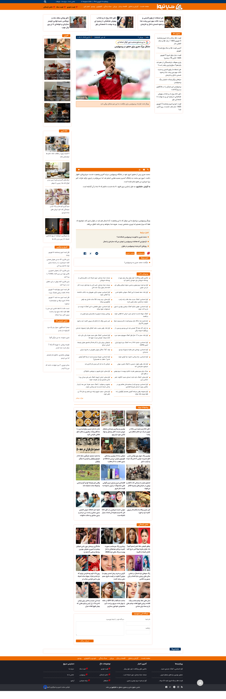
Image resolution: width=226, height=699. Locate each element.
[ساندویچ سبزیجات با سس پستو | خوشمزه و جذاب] (57, 48)
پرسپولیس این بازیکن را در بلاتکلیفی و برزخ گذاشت (168, 88)
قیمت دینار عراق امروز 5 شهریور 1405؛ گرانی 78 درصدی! (170, 57)
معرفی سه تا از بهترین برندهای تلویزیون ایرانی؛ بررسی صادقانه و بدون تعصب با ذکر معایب (114, 459)
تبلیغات (58, 1)
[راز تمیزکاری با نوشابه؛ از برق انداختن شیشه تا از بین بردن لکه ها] (57, 226)
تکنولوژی (99, 6)
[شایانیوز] (170, 6)
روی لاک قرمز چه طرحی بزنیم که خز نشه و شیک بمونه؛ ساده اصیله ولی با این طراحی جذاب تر (89, 576)
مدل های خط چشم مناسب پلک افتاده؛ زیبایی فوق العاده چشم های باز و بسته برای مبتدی (138, 603)
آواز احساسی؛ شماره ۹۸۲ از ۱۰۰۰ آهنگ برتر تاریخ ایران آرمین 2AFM (131, 343)
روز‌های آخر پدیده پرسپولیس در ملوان (134, 246)
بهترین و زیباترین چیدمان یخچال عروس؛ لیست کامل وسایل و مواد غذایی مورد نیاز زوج (114, 432)
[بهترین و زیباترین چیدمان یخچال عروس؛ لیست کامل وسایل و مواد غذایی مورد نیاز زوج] (113, 418)
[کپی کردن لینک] (147, 169)
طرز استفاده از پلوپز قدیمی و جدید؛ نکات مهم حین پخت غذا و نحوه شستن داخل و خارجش (151, 21)
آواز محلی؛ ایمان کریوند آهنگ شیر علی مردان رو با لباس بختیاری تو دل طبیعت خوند (94, 378)
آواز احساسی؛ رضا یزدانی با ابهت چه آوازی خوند (133, 357)
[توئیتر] (90, 254)
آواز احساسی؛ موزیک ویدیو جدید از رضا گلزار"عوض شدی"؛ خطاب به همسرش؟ (94, 358)
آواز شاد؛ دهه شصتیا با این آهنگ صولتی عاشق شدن (131, 292)
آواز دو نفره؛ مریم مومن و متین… (136, 680)
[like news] (78, 170)
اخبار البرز (87, 6)
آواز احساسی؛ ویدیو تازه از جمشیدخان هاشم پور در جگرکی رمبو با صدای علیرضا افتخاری (132, 385)
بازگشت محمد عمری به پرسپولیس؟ (136, 262)
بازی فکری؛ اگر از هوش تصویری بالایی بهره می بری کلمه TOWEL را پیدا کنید (58, 273)
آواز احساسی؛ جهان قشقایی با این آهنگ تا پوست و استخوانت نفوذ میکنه (94, 307)
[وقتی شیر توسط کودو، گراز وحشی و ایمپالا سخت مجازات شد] (88, 472)
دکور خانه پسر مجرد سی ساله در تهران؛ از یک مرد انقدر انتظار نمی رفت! (139, 432)
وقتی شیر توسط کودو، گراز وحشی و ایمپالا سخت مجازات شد (88, 484)
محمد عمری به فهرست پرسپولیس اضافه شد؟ (132, 237)
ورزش (115, 6)
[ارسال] (143, 169)
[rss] (181, 687)
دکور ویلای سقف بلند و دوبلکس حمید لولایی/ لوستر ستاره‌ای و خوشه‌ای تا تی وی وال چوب (58, 22)
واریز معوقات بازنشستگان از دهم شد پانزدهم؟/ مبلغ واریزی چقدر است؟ (168, 64)
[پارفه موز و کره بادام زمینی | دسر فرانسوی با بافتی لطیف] (57, 113)
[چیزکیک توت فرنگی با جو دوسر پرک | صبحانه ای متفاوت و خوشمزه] (57, 70)
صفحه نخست (144, 6)
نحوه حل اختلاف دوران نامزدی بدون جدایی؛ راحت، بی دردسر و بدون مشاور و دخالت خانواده (89, 512)
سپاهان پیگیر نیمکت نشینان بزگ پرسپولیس (170, 81)
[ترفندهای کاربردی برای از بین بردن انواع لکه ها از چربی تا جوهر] (57, 170)
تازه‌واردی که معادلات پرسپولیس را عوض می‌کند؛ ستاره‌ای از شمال (125, 241)
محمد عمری (130, 253)
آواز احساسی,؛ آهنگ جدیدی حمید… (171, 669)
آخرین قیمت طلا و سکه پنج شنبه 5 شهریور (169, 49)
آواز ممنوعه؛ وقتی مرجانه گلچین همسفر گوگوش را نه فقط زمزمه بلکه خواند (132, 392)
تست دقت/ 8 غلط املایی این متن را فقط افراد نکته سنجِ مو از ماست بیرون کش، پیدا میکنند (57, 311)
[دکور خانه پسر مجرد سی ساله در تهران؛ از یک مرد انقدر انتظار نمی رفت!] (138, 418)
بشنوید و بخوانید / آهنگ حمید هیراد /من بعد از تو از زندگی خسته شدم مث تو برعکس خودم (93, 385)
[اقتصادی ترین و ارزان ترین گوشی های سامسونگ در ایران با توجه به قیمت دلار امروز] (113, 472)
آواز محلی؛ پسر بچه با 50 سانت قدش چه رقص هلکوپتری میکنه (95, 300)
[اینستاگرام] (177, 687)
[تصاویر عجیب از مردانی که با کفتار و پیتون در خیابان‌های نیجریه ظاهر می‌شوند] (138, 472)
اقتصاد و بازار (122, 6)
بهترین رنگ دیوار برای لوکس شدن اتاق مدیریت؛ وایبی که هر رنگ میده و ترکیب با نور (138, 459)
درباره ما (64, 1)
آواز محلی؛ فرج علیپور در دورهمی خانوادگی (97, 371)
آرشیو (72, 680)
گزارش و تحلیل (133, 6)
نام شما (147, 619)
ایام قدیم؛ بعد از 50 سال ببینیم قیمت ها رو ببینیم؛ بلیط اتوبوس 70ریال (131, 322)
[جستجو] (45, 1)
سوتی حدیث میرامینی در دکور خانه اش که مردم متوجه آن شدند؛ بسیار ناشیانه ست (113, 512)
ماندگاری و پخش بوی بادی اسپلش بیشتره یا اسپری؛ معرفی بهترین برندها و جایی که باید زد (88, 549)
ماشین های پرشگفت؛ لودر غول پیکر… (135, 669)
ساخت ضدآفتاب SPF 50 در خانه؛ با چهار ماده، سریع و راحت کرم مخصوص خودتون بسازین (113, 603)
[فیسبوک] (85, 254)
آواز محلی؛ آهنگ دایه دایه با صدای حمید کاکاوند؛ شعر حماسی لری (131, 378)
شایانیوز (114, 687)
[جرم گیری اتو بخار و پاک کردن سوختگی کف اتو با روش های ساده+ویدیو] (57, 197)
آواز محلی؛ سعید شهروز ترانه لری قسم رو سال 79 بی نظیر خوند (94, 392)
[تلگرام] (96, 254)
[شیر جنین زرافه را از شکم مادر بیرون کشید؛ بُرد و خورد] (138, 499)
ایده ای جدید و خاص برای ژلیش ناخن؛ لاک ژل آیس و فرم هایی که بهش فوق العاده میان (88, 603)
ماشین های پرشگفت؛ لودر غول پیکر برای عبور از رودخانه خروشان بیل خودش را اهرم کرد (133, 279)
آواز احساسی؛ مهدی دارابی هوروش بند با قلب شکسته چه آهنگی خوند (93, 293)
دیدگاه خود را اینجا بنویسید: (115, 619)
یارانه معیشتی (83, 681)
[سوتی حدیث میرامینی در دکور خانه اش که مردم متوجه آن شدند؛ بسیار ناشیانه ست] (113, 499)
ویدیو (93, 6)
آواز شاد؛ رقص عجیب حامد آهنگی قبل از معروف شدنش (93, 328)
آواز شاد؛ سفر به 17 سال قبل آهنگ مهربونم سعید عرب (131, 335)
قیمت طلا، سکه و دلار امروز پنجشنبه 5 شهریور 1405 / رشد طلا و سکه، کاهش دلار (169, 41)
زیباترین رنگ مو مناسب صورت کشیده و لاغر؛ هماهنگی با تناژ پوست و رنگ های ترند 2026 (115, 549)
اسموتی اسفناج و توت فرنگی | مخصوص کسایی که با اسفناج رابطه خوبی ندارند (58, 95)
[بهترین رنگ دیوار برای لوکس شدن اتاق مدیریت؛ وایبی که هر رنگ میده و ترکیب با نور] (138, 445)
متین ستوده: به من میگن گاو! (59, 337)
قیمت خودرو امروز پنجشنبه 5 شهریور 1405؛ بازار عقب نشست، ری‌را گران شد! (168, 107)
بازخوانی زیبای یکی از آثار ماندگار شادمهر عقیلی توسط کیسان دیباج (93, 343)
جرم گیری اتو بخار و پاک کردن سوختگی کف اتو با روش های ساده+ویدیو (59, 209)
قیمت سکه (82, 669)
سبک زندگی (107, 6)
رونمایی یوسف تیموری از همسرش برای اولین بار (95, 314)
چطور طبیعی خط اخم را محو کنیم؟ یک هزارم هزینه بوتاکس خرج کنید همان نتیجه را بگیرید (138, 549)
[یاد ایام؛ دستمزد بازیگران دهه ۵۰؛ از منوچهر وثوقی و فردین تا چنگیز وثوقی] (88, 445)
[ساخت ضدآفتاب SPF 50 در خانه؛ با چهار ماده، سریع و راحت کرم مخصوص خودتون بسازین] (113, 590)
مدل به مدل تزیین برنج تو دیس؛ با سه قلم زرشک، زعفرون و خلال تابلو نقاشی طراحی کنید (88, 432)
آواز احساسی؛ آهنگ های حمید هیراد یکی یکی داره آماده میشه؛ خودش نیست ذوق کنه (94, 336)
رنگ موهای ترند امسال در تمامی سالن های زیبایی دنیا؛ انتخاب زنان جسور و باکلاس (139, 576)
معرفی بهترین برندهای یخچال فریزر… (171, 675)
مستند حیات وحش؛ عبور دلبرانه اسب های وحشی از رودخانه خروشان (94, 279)
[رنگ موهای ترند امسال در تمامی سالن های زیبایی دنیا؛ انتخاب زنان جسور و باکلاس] (138, 563)
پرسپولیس (140, 253)
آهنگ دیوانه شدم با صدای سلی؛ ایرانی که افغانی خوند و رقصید (131, 315)
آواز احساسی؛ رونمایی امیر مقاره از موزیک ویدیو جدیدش (133, 351)
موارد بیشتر (79, 398)
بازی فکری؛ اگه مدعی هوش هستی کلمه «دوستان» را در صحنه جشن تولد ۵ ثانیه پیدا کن (58, 262)
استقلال (105, 681)
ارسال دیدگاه (85, 641)
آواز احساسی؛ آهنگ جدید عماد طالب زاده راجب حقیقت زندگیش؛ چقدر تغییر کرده (133, 300)
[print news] (139, 170)
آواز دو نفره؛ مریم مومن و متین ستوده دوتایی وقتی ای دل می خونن (131, 286)
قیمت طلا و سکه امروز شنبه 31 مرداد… (170, 680)
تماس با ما (71, 1)
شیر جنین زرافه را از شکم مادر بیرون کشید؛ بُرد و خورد (93, 321)
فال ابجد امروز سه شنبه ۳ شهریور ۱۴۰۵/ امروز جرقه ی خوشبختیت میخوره (58, 300)
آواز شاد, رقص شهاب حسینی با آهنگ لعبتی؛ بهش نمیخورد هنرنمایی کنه (132, 365)
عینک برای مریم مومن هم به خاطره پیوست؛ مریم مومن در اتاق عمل (131, 372)
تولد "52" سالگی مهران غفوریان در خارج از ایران (95, 350)
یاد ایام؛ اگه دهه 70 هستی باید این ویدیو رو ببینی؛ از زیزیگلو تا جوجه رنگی (131, 329)
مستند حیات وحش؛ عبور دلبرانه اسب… (134, 675)
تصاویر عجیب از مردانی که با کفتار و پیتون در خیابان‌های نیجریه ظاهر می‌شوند (138, 486)
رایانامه (148, 628)
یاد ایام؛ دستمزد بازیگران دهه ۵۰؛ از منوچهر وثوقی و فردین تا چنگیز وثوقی (88, 459)
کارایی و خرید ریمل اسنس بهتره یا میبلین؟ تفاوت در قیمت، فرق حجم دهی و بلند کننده (113, 576)
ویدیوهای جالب (143, 274)
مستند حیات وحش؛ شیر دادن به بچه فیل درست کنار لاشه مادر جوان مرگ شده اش (94, 286)
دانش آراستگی (103, 675)
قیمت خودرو (104, 669)
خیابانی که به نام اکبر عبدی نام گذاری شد (97, 364)
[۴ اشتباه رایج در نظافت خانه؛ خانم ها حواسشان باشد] (57, 144)
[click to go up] (200, 683)
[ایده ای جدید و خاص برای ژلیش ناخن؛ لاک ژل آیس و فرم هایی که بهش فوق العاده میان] (88, 590)
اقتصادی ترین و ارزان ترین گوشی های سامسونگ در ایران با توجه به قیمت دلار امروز (114, 486)
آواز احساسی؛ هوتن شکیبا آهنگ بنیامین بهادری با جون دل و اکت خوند (131, 307)
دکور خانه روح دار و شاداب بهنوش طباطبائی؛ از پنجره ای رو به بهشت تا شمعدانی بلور (105, 21)
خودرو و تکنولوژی (90, 658)
